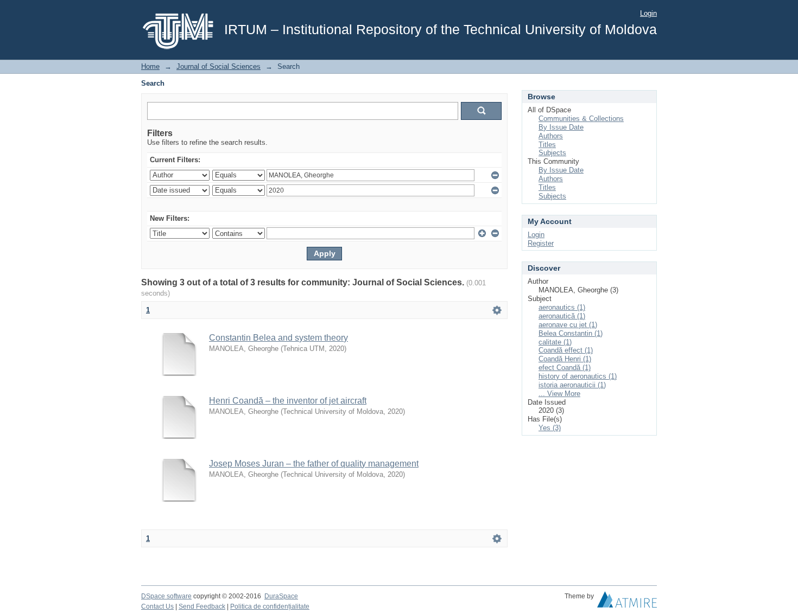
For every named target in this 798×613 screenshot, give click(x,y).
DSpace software (166, 596)
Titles (547, 145)
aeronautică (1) (562, 316)
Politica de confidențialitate (269, 606)
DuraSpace (281, 596)
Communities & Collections (581, 118)
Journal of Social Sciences (218, 66)
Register (541, 243)
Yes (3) (550, 428)
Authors (551, 136)
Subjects (552, 153)
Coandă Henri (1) (565, 359)
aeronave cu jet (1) (568, 325)
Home (150, 66)
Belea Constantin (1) (571, 333)
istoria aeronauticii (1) (572, 385)
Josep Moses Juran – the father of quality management (314, 463)
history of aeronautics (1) (578, 376)
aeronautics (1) (562, 307)
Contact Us (157, 606)
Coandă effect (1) (566, 350)
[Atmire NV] (627, 602)
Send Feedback (202, 606)
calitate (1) (555, 342)
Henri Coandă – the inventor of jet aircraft (287, 400)
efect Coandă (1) (565, 367)
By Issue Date (561, 127)
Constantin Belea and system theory (278, 337)
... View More (559, 393)
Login (648, 13)
